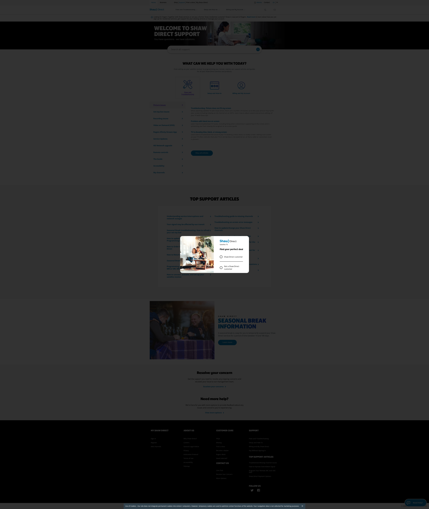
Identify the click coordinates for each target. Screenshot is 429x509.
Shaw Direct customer (233, 257)
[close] (301, 506)
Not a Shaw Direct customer (231, 267)
